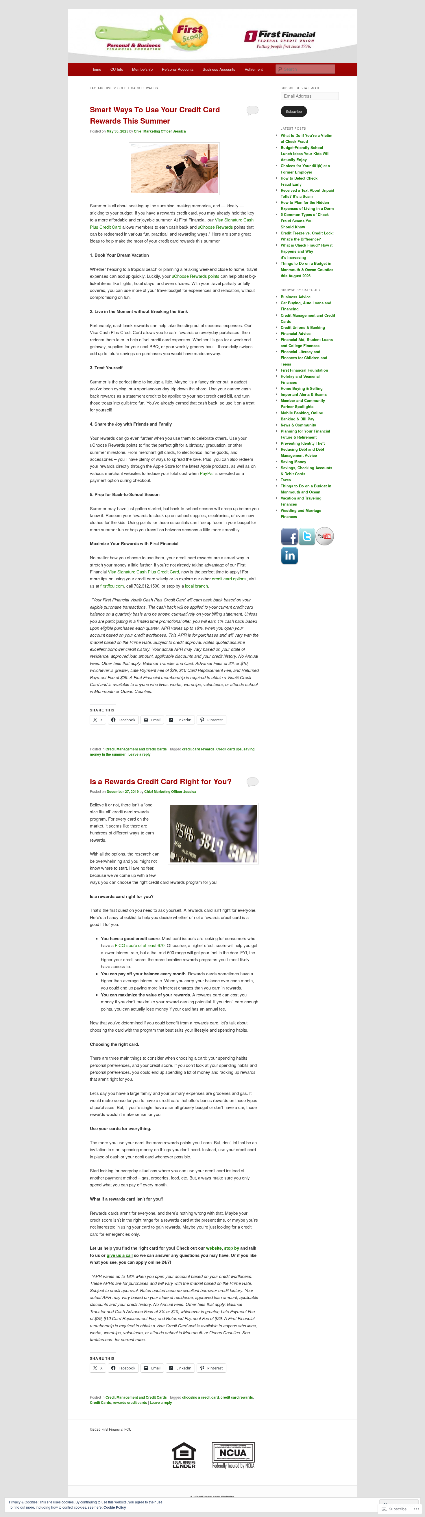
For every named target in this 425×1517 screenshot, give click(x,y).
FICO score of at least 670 (140, 945)
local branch (196, 586)
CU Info (116, 69)
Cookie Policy (115, 1507)
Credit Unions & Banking (303, 327)
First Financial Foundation (304, 370)
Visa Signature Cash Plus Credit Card (143, 572)
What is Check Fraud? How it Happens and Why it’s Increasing (306, 251)
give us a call (120, 1255)
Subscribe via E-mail (300, 88)
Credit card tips (229, 749)
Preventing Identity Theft (303, 443)
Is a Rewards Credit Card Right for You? (161, 781)
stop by (231, 1248)
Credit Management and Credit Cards (136, 749)
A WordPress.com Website (212, 1496)
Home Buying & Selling (302, 388)
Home (96, 69)
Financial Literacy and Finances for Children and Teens (304, 357)
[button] (213, 834)
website (214, 1248)
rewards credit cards (130, 1402)
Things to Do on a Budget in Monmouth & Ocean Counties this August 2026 (307, 269)
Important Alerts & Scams (304, 394)
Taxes (286, 479)
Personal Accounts (178, 69)
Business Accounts (219, 69)
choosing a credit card (200, 1397)
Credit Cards (100, 1402)
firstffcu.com (112, 586)
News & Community (298, 425)
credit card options (229, 578)
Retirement (254, 69)
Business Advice (296, 296)
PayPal (206, 473)
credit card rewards (198, 749)
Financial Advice (296, 333)
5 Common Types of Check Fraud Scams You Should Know (305, 220)
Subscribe (294, 111)
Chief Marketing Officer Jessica (160, 131)
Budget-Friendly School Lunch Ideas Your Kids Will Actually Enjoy (305, 153)
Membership (142, 69)
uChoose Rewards (215, 227)
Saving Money (293, 461)
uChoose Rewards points (195, 276)
